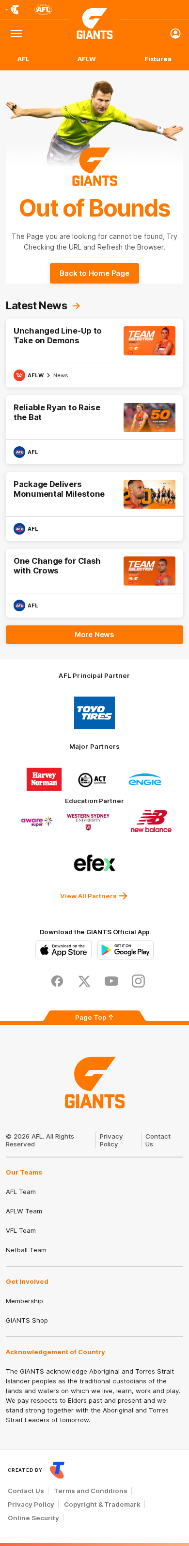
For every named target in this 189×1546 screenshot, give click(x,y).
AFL (23, 59)
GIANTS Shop (27, 1320)
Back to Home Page (94, 273)
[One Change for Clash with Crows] (94, 583)
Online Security (33, 1518)
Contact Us (26, 1491)
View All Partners (88, 896)
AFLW (87, 59)
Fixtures (158, 59)
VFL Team (21, 1230)
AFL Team (21, 1191)
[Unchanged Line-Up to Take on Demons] (94, 353)
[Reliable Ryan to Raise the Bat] (94, 429)
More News (94, 634)
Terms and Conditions (90, 1491)
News (60, 375)
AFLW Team (24, 1211)
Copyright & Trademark (102, 1504)
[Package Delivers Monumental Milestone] (94, 506)
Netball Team (26, 1250)
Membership (24, 1301)
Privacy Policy (111, 1140)
